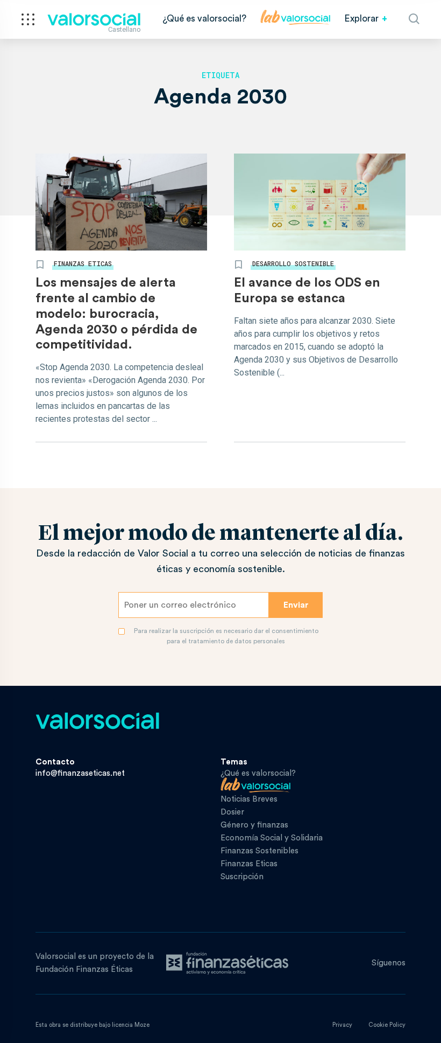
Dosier (232, 812)
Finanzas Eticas (83, 263)
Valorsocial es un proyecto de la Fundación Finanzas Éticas (94, 963)
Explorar (361, 18)
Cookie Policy (387, 1025)
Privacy (342, 1025)
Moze (142, 1025)
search (414, 18)
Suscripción (242, 877)
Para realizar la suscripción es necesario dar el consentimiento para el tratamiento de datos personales (226, 636)
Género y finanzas (254, 825)
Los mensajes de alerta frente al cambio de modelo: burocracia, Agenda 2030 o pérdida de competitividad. (116, 313)
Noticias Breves (249, 799)
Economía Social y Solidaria (271, 838)
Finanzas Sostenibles (259, 851)
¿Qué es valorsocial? (204, 18)
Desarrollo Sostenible (293, 263)
